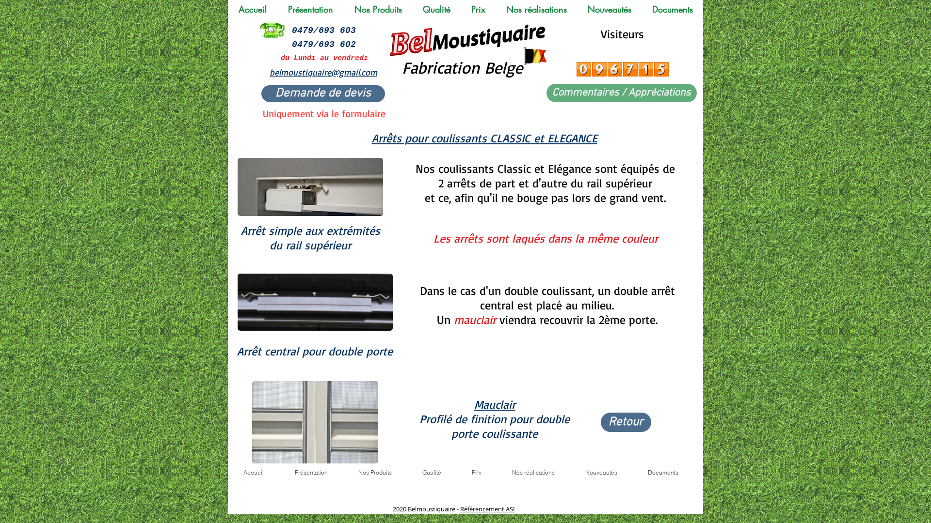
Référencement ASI (487, 509)
